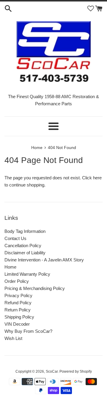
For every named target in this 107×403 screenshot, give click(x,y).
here (97, 177)
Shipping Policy (19, 316)
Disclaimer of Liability (24, 252)
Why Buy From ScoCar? (28, 331)
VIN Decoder (17, 324)
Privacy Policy (18, 295)
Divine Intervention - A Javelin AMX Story (44, 259)
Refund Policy (18, 302)
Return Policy (17, 309)
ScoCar (52, 371)
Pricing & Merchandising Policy (34, 288)
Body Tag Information (24, 231)
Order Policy (16, 281)
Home (10, 266)
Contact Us (15, 238)
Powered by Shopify (75, 371)
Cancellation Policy (22, 245)
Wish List (13, 338)
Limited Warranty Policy (27, 274)
